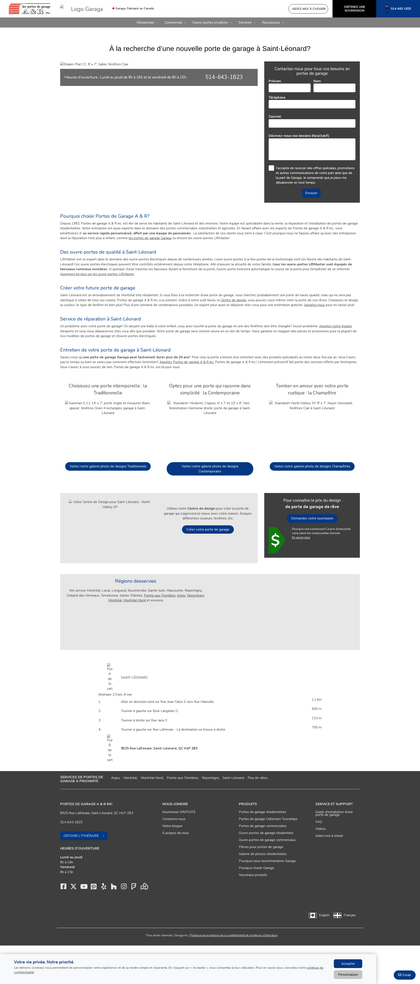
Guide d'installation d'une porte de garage (334, 813)
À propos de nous (175, 833)
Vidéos (320, 829)
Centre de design (233, 300)
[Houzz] (113, 887)
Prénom (275, 81)
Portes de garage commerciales (263, 826)
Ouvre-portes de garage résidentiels (266, 833)
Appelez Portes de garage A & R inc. (186, 362)
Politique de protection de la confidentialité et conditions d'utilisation (234, 935)
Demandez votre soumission (312, 518)
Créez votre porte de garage (207, 529)
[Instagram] (124, 887)
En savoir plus (301, 538)
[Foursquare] (134, 887)
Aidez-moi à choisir (329, 836)
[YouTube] (83, 887)
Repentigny (195, 595)
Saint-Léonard (233, 778)
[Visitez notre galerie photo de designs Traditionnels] (108, 429)
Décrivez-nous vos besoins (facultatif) (299, 136)
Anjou (181, 595)
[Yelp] (103, 887)
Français (350, 915)
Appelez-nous (314, 305)
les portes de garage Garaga (150, 238)
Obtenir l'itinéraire (81, 836)
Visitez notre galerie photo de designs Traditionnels (108, 466)
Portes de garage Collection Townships (268, 819)
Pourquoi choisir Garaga (256, 868)
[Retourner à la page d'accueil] (30, 8)
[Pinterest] (93, 887)
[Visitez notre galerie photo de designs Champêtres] (312, 429)
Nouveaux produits (253, 875)
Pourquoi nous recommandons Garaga (267, 861)
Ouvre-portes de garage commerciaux (267, 840)
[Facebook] (63, 887)
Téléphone (277, 97)
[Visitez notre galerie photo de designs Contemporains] (210, 429)
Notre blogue (172, 826)
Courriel (275, 116)
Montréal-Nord (134, 600)
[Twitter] (73, 887)
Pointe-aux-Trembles (159, 595)
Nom (317, 81)
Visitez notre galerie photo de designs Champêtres (312, 466)
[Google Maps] (144, 887)
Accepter (348, 963)
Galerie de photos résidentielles (263, 854)
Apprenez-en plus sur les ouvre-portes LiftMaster (97, 274)
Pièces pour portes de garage (261, 847)
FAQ (318, 822)
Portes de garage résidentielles (262, 812)
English (324, 915)
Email (406, 975)
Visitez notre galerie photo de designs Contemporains (210, 469)
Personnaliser (348, 974)
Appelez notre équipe (335, 326)
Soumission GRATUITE (179, 812)
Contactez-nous (174, 819)
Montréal (115, 600)
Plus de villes (257, 778)
